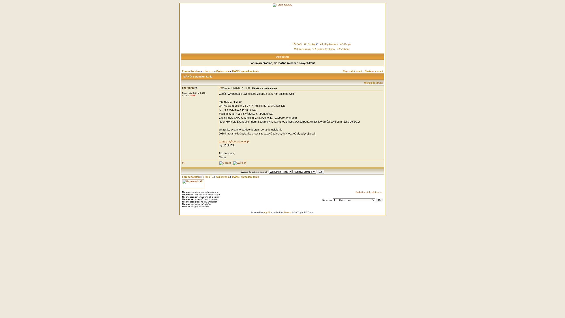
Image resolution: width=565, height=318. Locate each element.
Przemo (287, 212)
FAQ (299, 44)
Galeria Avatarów (326, 49)
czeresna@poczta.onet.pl (234, 141)
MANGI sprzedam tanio (245, 71)
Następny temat (374, 71)
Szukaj (311, 44)
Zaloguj (345, 49)
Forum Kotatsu (191, 71)
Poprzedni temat (352, 71)
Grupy (347, 44)
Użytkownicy (331, 44)
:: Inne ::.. (208, 71)
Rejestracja (304, 49)
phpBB (267, 212)
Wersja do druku (373, 82)
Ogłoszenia (223, 71)
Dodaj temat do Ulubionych (369, 192)
